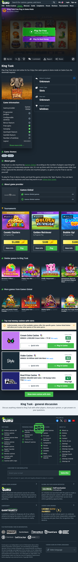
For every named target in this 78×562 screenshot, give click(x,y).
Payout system (44, 106)
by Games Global (13, 11)
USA (3, 6)
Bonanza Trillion (8, 279)
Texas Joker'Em (31, 310)
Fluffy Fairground (48, 279)
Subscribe (64, 473)
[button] (59, 59)
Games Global (30, 165)
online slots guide (49, 179)
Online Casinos (11, 6)
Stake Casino (26, 355)
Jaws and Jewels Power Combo (10, 310)
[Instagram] (65, 420)
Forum (48, 6)
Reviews (54, 6)
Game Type (43, 87)
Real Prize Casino (28, 375)
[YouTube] (73, 420)
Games (20, 6)
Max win (42, 96)
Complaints (40, 6)
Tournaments (63, 6)
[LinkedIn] (69, 420)
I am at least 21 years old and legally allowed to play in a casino (31, 478)
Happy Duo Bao (31, 279)
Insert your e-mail (14, 471)
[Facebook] (57, 420)
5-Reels (10, 156)
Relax (4, 156)
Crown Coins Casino (29, 335)
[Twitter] (61, 420)
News (72, 6)
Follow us (59, 418)
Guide (33, 6)
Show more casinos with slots (39, 394)
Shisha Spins (49, 310)
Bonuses (27, 6)
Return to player (45, 78)
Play (21, 248)
